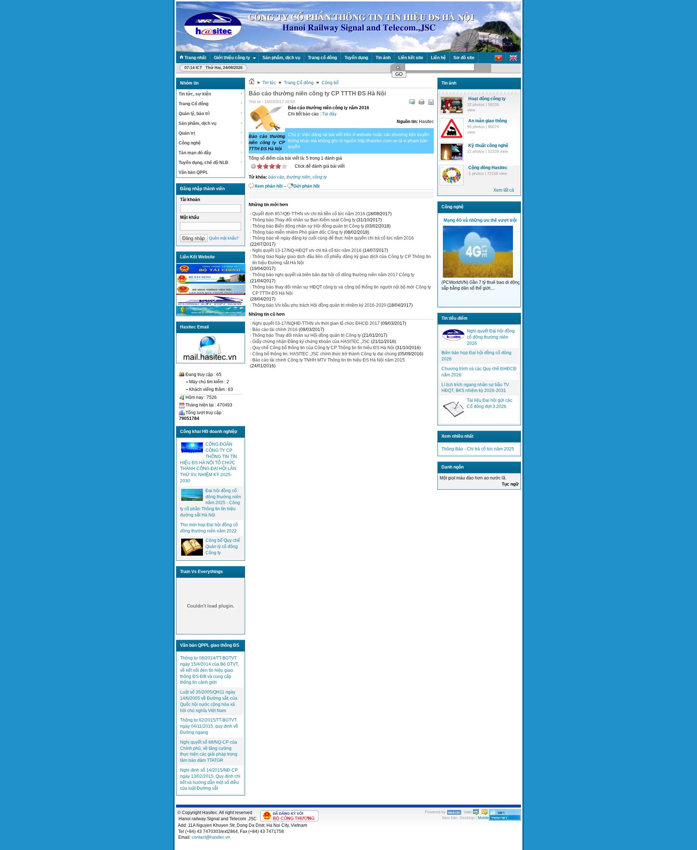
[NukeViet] (454, 812)
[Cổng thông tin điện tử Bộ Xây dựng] (210, 282)
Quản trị (187, 133)
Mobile (483, 818)
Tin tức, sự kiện (195, 94)
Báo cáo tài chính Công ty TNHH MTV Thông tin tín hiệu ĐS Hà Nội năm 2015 (328, 360)
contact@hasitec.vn (211, 837)
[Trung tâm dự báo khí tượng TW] (210, 314)
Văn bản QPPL (193, 172)
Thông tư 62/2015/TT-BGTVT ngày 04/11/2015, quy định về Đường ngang (209, 726)
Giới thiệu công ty (232, 57)
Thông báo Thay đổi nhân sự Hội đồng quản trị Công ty (306, 335)
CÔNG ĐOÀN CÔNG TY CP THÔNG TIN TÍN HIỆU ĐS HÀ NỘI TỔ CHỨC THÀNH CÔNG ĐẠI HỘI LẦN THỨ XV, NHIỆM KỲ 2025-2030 (208, 462)
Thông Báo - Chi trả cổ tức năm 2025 (477, 448)
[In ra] (421, 102)
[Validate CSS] (484, 812)
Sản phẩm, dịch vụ (281, 57)
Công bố (330, 82)
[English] (513, 58)
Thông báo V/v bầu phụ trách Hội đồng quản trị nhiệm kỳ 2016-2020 (319, 305)
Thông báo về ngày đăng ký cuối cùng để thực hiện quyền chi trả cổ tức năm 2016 (333, 238)
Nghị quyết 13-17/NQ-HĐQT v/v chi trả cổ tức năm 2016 (307, 250)
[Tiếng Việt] (498, 58)
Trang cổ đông (322, 57)
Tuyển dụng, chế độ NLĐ (203, 162)
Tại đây (329, 114)
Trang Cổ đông (193, 103)
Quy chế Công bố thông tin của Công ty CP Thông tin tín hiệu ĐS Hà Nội (323, 347)
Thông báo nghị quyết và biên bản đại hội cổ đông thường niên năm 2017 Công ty (333, 274)
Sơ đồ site (463, 57)
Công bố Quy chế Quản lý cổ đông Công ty (222, 546)
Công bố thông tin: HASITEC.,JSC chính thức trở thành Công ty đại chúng (324, 353)
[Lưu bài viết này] (431, 102)
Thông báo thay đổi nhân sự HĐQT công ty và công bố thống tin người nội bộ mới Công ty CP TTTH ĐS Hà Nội (341, 290)
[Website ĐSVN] (210, 303)
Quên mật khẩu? (224, 238)
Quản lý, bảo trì (194, 113)
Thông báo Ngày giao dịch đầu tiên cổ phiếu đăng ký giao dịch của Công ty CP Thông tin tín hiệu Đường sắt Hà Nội (341, 259)
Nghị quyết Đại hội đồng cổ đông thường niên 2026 (491, 337)
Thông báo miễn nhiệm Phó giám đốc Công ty (297, 232)
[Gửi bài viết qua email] (412, 102)
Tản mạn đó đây (195, 152)
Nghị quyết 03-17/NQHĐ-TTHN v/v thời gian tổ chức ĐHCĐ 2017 (316, 323)
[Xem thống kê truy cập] (505, 819)
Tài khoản (190, 199)
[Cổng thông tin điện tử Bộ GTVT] (210, 293)
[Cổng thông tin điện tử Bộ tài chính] (210, 272)
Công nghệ (190, 143)
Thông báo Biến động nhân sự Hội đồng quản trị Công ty (308, 226)
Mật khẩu (189, 217)
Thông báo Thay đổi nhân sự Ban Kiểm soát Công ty (303, 219)
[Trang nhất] (251, 82)
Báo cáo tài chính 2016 (275, 329)
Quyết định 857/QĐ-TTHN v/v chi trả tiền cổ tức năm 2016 (308, 213)
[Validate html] (476, 812)
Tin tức (269, 82)
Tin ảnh (383, 57)
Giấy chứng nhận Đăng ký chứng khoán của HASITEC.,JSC (311, 341)
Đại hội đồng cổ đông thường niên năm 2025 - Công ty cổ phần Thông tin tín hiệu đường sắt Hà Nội (210, 503)
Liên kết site (410, 57)
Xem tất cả (503, 190)
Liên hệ (438, 57)
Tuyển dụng (356, 57)
